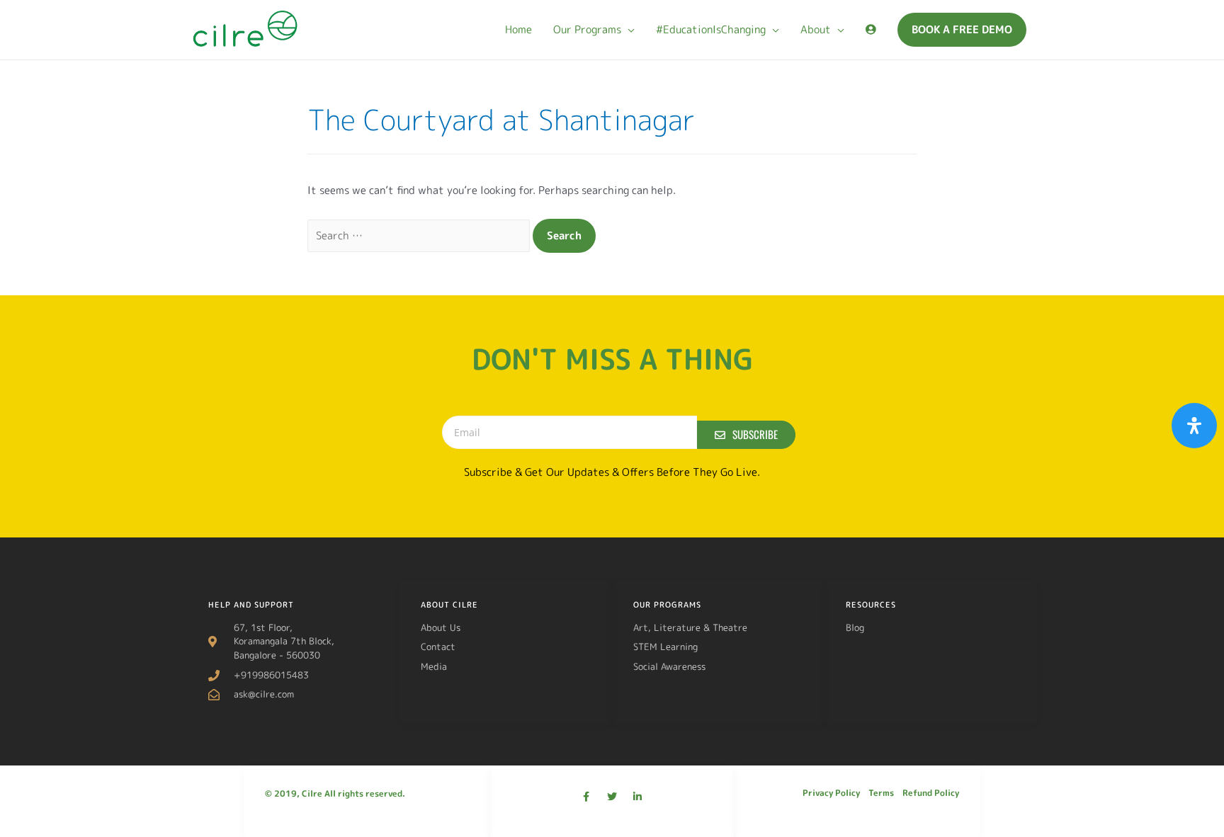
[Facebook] (586, 797)
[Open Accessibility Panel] (1194, 425)
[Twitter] (612, 797)
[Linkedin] (637, 797)
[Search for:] (420, 235)
